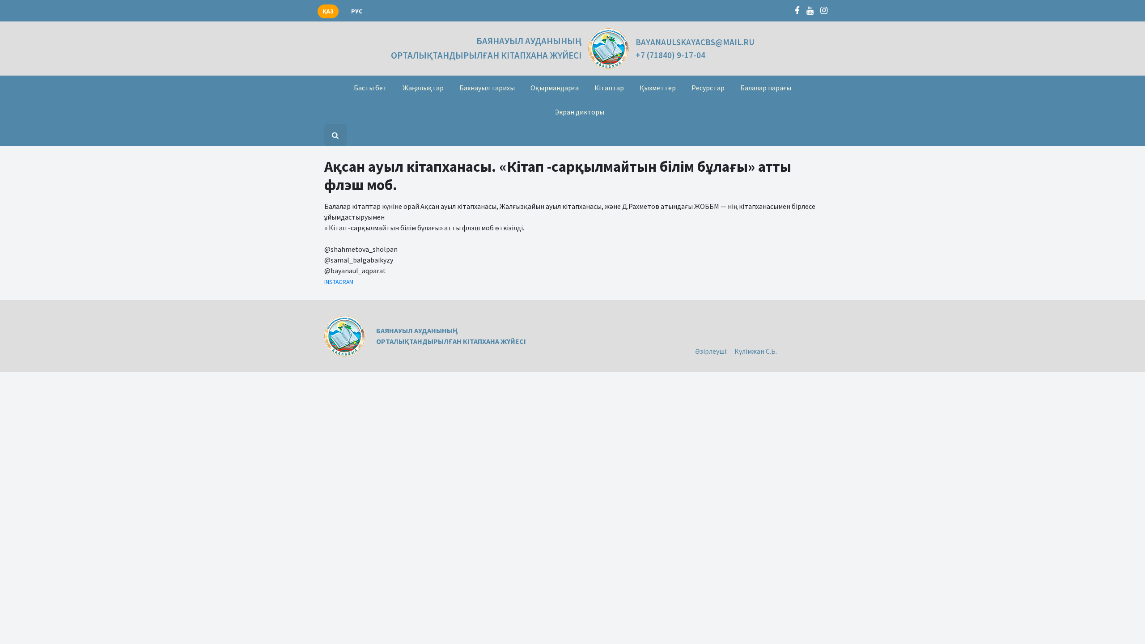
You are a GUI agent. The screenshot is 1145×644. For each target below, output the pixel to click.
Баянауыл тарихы (487, 87)
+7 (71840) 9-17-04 (670, 55)
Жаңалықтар (423, 87)
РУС (356, 11)
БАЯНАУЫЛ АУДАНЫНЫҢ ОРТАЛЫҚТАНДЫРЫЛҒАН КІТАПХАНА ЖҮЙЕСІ (486, 48)
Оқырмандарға (554, 87)
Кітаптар (609, 87)
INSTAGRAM (338, 282)
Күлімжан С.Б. (755, 351)
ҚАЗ (328, 11)
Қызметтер (658, 87)
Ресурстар (708, 87)
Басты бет (370, 87)
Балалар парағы (765, 87)
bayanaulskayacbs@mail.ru (695, 42)
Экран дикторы (579, 111)
